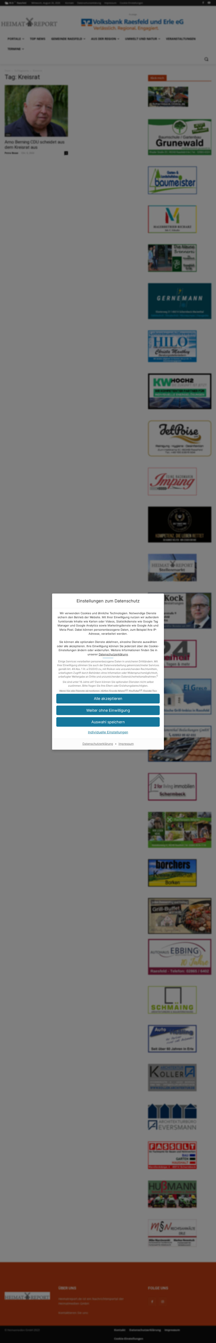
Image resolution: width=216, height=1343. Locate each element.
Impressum (126, 743)
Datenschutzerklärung (113, 654)
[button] (108, 722)
